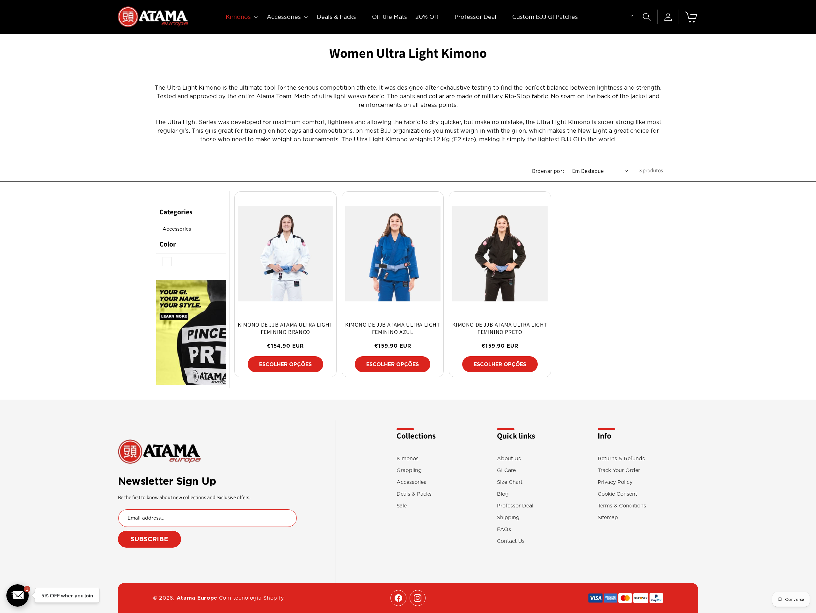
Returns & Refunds (621, 458)
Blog (503, 494)
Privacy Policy (615, 482)
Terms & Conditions (622, 505)
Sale (402, 505)
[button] (238, 16)
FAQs (504, 529)
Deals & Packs (414, 494)
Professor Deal (515, 505)
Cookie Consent (617, 494)
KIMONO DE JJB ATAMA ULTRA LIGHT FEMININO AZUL (392, 328)
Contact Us (511, 541)
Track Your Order (619, 470)
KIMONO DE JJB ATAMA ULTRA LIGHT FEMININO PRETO (499, 328)
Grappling (409, 470)
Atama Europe (197, 598)
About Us (509, 458)
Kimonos (408, 458)
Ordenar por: (548, 170)
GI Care (506, 470)
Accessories (177, 229)
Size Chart (509, 482)
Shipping (508, 517)
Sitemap (608, 517)
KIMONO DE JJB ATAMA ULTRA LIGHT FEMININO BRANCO (285, 328)
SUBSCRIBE (149, 539)
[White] (167, 264)
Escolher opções (285, 364)
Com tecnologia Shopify (251, 598)
